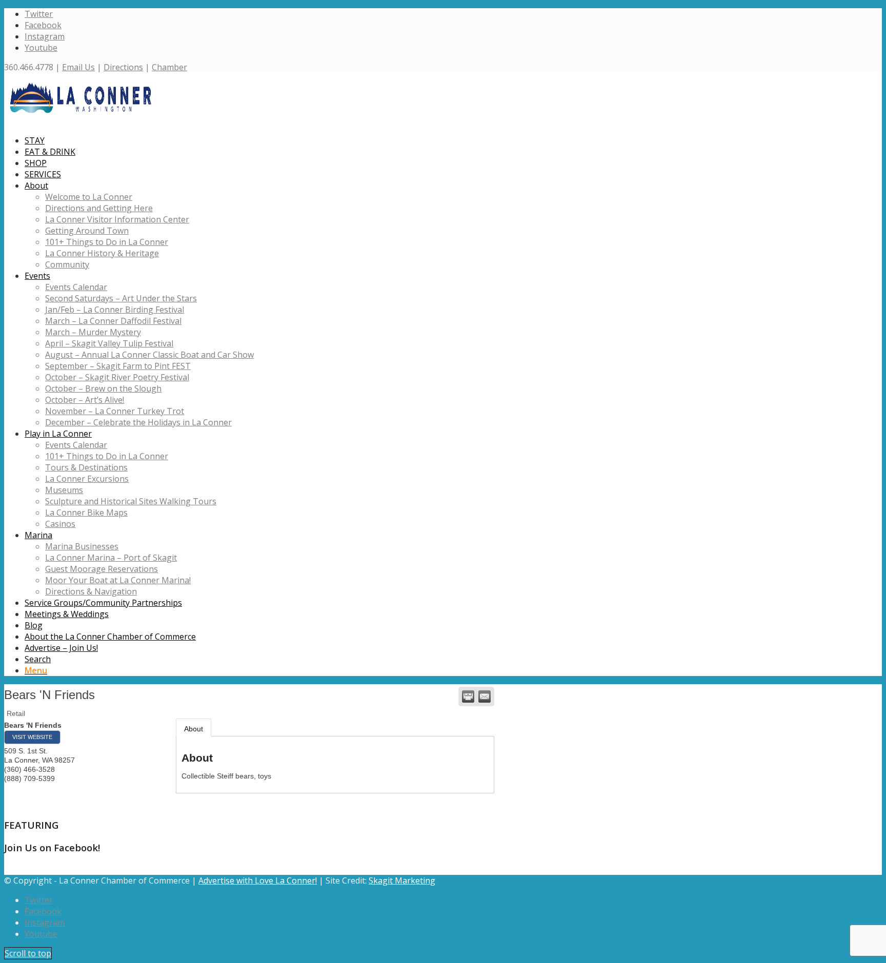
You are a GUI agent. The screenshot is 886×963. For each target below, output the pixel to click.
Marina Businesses (81, 546)
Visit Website (32, 737)
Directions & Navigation (91, 591)
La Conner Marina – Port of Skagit (111, 557)
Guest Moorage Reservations (101, 569)
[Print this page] (468, 696)
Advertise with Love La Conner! (257, 880)
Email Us (78, 67)
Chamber (169, 67)
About (193, 729)
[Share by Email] (484, 696)
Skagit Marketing (402, 880)
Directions (123, 67)
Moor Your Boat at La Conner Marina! (118, 580)
